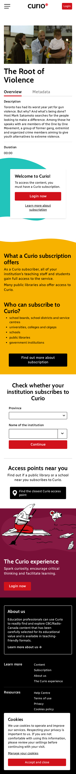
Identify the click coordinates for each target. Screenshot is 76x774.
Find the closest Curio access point (40, 493)
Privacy (38, 704)
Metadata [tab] (41, 91)
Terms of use (42, 698)
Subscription (42, 670)
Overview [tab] (13, 91)
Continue (38, 444)
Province (15, 408)
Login (67, 6)
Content (39, 664)
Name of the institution (26, 425)
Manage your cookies (23, 753)
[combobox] (33, 434)
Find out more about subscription (38, 359)
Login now (38, 196)
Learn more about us (23, 647)
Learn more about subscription (38, 207)
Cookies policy (44, 709)
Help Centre (42, 693)
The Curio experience (48, 681)
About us (40, 675)
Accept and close (37, 762)
